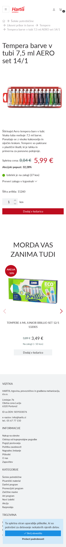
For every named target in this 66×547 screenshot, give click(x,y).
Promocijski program (12, 488)
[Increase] (15, 200)
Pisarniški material (11, 480)
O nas (5, 458)
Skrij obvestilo (34, 533)
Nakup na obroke (10, 435)
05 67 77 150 (14, 420)
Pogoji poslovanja (11, 443)
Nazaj (5, 311)
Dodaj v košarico (33, 211)
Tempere (45, 25)
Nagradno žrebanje (11, 450)
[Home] (3, 21)
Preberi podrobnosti (33, 539)
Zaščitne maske (10, 491)
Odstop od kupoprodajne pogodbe (19, 439)
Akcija (5, 503)
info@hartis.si (19, 417)
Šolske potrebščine (22, 21)
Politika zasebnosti (11, 446)
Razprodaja (7, 507)
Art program (8, 495)
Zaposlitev (7, 461)
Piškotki (6, 454)
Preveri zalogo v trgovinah (18, 181)
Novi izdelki (8, 499)
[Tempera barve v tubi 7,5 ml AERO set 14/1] (33, 83)
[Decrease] (15, 203)
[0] (60, 9)
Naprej (61, 311)
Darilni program (10, 484)
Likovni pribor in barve (20, 25)
